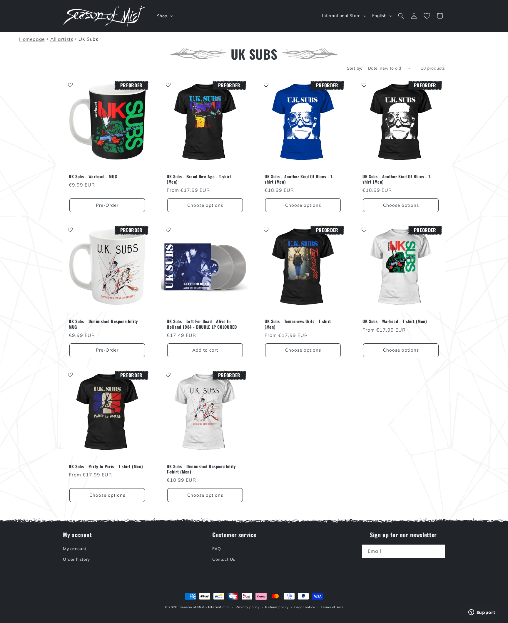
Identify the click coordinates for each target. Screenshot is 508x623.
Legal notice (304, 607)
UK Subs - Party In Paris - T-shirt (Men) (106, 466)
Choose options (205, 205)
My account (74, 548)
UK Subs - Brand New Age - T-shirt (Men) (199, 179)
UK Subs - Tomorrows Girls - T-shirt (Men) (298, 324)
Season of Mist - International (205, 607)
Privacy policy (248, 607)
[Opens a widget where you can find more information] (482, 612)
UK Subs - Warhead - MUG (93, 176)
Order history (76, 559)
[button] (164, 16)
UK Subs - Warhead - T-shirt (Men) (394, 321)
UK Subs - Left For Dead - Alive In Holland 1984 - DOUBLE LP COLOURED (202, 324)
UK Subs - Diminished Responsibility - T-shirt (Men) (203, 469)
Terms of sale (332, 607)
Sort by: (354, 68)
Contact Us (223, 559)
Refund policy (276, 607)
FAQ (216, 548)
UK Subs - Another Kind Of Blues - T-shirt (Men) (299, 179)
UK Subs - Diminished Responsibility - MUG (105, 324)
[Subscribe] (438, 551)
